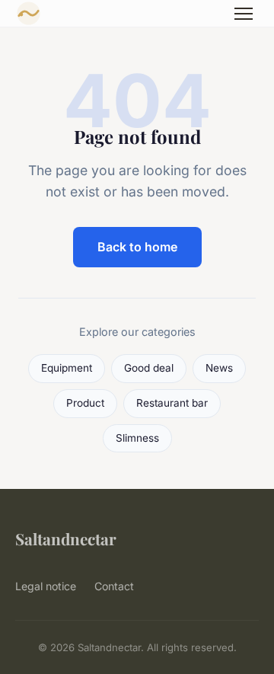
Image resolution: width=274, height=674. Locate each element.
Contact (114, 586)
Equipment (66, 368)
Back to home (137, 246)
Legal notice (45, 586)
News (219, 368)
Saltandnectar (65, 538)
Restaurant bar (172, 403)
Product (85, 403)
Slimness (137, 438)
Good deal (149, 368)
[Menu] (243, 14)
